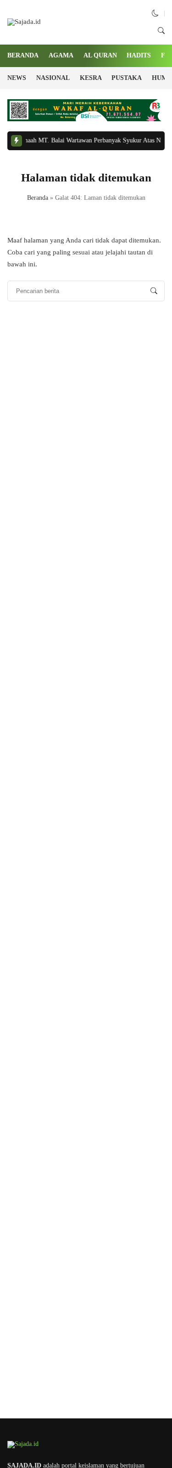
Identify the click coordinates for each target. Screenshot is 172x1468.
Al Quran (100, 55)
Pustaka (126, 77)
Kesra (91, 77)
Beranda (23, 55)
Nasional (53, 77)
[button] (155, 13)
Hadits (139, 55)
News (16, 77)
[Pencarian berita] (154, 291)
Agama (61, 55)
